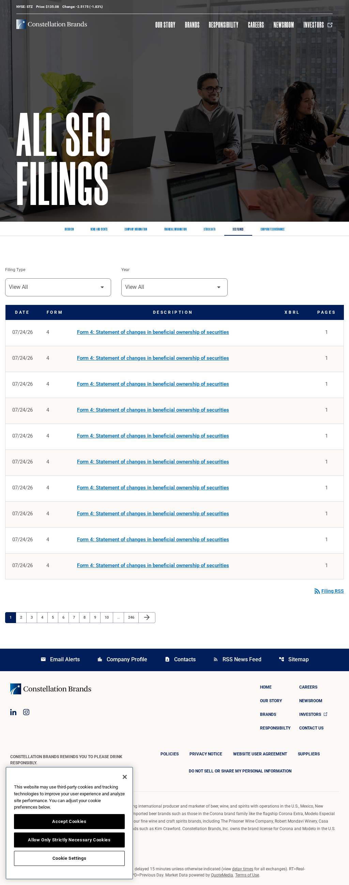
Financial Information (175, 229)
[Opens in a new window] (13, 712)
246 (132, 617)
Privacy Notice (205, 754)
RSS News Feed (237, 659)
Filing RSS (328, 591)
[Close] (124, 776)
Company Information (136, 229)
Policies (170, 754)
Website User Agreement (260, 754)
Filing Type (15, 269)
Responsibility (223, 24)
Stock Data (210, 229)
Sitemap (294, 659)
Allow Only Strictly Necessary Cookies (69, 839)
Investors (314, 24)
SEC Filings (238, 229)
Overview (69, 229)
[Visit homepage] (51, 24)
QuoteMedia (222, 875)
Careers (256, 24)
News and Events (99, 229)
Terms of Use (247, 875)
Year (125, 269)
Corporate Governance (272, 229)
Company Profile (122, 659)
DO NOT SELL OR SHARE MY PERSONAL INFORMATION (240, 771)
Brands (192, 24)
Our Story (165, 24)
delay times (242, 869)
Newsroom (284, 24)
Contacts (180, 659)
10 (108, 617)
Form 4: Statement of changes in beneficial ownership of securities (153, 332)
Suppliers (309, 754)
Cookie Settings (69, 858)
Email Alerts (60, 659)
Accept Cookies (69, 821)
